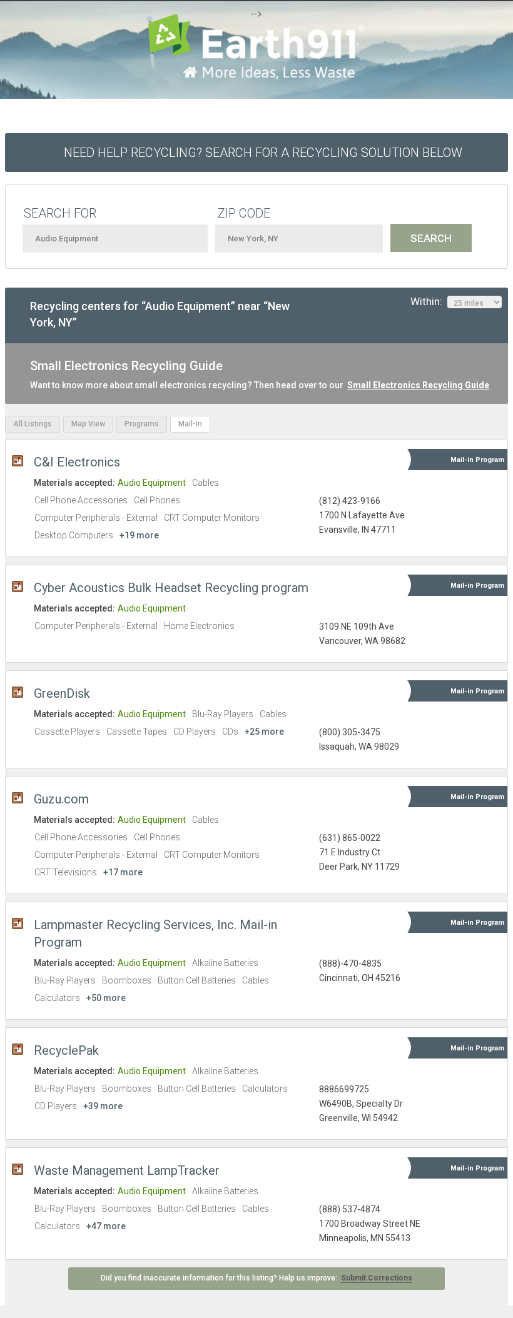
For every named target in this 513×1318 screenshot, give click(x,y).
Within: (428, 301)
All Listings (32, 424)
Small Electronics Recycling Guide (418, 385)
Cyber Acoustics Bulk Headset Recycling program (171, 587)
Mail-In (190, 424)
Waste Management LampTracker (127, 1170)
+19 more (139, 535)
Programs (141, 424)
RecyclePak (66, 1050)
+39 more (103, 1106)
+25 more (264, 732)
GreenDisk (62, 693)
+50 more (106, 998)
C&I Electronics (77, 462)
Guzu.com (61, 799)
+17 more (123, 872)
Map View (88, 424)
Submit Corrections (376, 1278)
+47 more (106, 1226)
